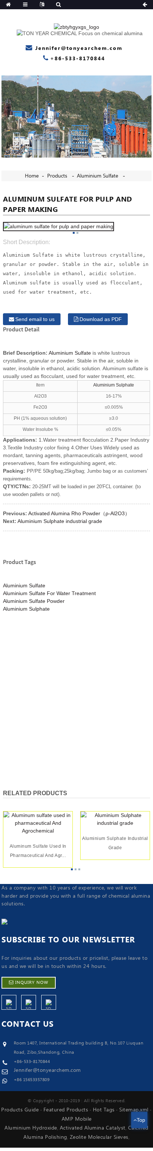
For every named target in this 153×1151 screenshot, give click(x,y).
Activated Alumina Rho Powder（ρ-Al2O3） (79, 513)
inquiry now (31, 982)
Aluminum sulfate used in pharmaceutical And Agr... (38, 851)
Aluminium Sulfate (97, 176)
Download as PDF (100, 319)
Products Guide (20, 1110)
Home (32, 176)
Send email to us (35, 319)
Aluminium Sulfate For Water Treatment (49, 593)
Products (57, 176)
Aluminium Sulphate (113, 385)
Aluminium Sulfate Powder (34, 601)
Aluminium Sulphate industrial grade (59, 521)
